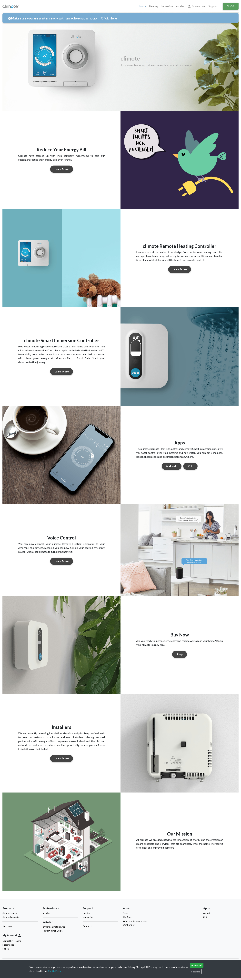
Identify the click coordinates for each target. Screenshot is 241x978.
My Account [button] (196, 6)
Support (212, 6)
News (125, 913)
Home (142, 6)
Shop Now (7, 926)
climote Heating (9, 913)
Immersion (167, 6)
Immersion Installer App (54, 926)
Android (171, 465)
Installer (180, 6)
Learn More (61, 168)
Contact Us (88, 926)
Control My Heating (11, 941)
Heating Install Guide (52, 930)
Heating (153, 6)
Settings (195, 971)
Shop (230, 6)
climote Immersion (11, 917)
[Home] (11, 6)
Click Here (109, 18)
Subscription (8, 944)
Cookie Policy (54, 971)
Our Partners (129, 925)
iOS (190, 465)
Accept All (196, 965)
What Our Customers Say (135, 921)
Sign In (5, 948)
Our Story (127, 917)
